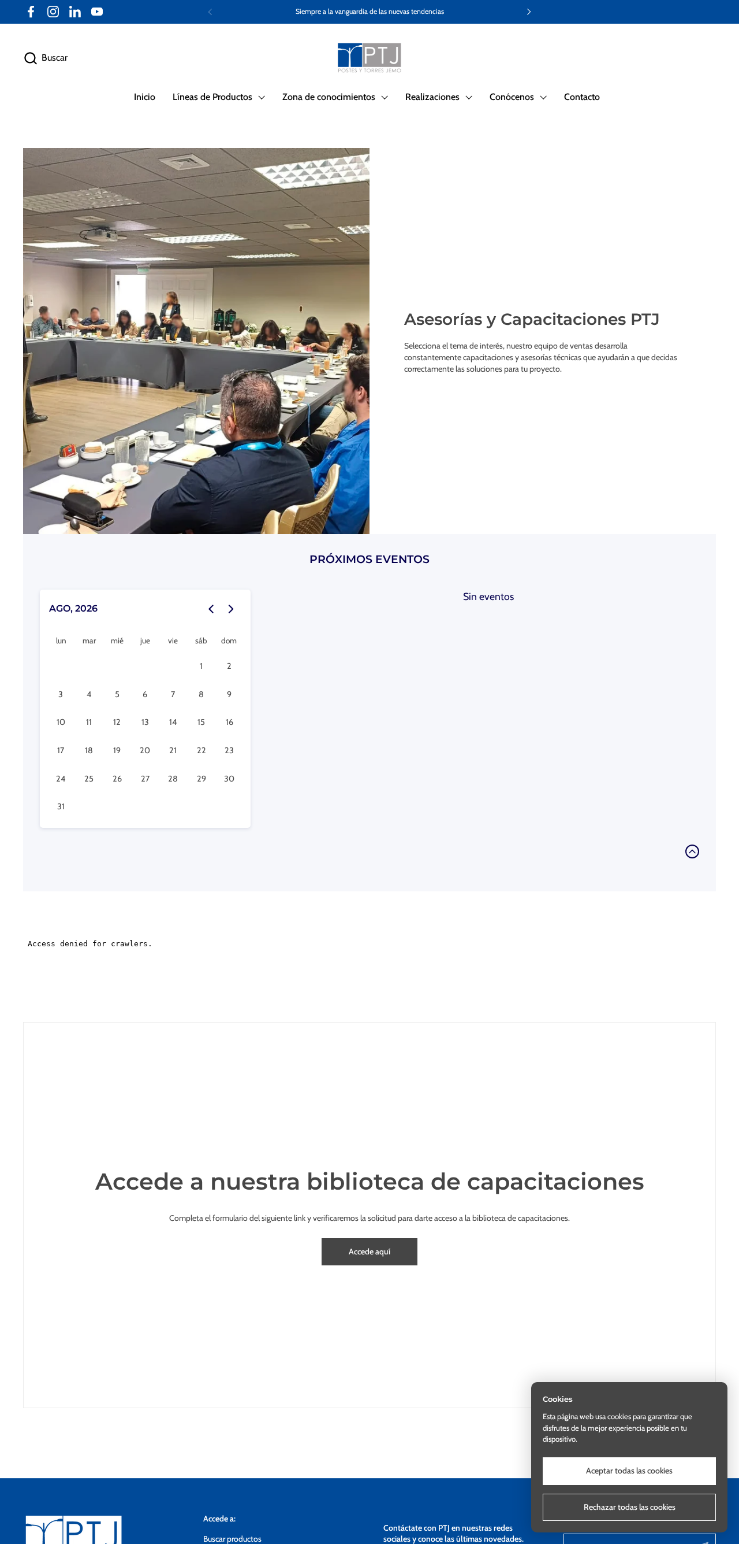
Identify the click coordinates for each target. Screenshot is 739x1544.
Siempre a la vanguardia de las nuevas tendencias (370, 11)
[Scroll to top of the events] (692, 851)
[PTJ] (369, 58)
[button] (45, 58)
